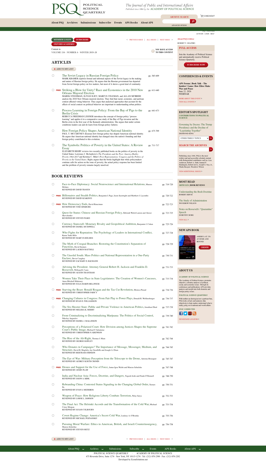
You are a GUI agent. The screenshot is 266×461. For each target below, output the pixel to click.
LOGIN (207, 34)
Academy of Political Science (172, 9)
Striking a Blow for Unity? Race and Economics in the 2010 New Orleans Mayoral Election (102, 91)
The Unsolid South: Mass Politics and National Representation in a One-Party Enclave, (105, 256)
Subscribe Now (196, 64)
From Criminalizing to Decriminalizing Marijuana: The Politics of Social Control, (108, 315)
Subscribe (105, 22)
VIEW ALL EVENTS (186, 102)
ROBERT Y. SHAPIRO (186, 43)
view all (183, 220)
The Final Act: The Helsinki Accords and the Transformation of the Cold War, (105, 404)
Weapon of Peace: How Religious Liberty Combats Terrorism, (97, 395)
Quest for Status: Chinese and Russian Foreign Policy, (92, 212)
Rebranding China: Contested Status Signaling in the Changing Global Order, (105, 384)
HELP (212, 34)
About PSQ (57, 22)
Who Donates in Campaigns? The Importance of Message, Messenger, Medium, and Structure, (109, 348)
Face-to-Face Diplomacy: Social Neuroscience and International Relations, (103, 184)
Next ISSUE (165, 40)
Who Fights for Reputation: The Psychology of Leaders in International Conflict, (107, 232)
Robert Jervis (186, 194)
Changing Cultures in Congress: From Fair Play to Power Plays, (97, 298)
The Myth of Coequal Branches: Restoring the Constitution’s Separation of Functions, (104, 245)
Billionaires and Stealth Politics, (80, 195)
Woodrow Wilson (187, 203)
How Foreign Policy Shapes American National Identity (97, 130)
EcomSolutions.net (139, 459)
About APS (147, 22)
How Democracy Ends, (75, 204)
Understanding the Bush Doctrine (195, 191)
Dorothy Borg (186, 215)
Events (118, 22)
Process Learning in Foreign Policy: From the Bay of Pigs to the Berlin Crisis (102, 111)
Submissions (88, 22)
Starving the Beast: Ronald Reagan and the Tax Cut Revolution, (97, 289)
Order (205, 247)
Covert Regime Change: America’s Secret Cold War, (91, 415)
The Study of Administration (193, 200)
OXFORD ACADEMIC (64, 44)
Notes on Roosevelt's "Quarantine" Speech (196, 210)
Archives (72, 22)
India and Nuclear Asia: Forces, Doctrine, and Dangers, (93, 375)
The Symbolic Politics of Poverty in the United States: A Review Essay (102, 146)
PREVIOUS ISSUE (136, 40)
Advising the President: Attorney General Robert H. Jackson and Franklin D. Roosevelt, (105, 268)
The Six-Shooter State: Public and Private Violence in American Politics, (103, 307)
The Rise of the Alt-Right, (77, 338)
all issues (151, 40)
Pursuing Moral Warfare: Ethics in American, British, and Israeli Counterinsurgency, (109, 424)
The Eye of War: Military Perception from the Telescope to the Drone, (101, 358)
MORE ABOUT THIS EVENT (190, 98)
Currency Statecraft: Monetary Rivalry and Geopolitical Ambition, (99, 224)
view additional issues (190, 171)
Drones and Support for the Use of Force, (85, 367)
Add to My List (65, 69)
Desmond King (186, 133)
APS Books (131, 22)
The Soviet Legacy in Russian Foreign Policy (90, 75)
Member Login (62, 39)
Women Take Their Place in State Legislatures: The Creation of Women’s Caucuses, (109, 278)
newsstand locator (188, 319)
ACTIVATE (199, 34)
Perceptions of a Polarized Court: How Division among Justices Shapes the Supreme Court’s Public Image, (109, 328)
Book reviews (197, 185)
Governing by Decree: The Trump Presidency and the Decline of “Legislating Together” (195, 127)
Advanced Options (179, 25)
